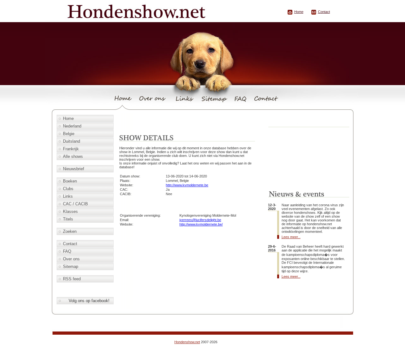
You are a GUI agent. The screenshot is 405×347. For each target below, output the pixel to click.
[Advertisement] (191, 122)
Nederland (72, 126)
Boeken (70, 181)
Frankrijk (71, 148)
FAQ (67, 251)
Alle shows (73, 156)
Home (298, 12)
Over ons (71, 259)
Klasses (70, 211)
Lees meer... (291, 237)
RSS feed (72, 278)
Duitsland (71, 141)
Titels (68, 219)
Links (68, 196)
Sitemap (70, 266)
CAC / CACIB (75, 203)
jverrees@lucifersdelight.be (200, 220)
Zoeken (70, 231)
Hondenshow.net (187, 342)
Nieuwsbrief (73, 168)
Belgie (68, 133)
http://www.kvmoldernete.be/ (201, 224)
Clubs (68, 188)
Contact (324, 12)
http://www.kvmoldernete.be (187, 185)
